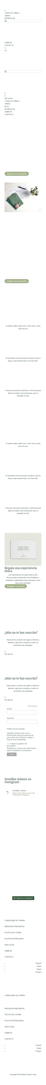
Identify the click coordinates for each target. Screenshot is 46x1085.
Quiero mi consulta (17, 173)
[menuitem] (23, 10)
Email (10, 708)
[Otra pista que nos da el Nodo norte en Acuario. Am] (13, 878)
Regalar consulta (16, 586)
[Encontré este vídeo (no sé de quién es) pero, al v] (13, 829)
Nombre (11, 718)
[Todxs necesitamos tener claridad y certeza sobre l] (13, 889)
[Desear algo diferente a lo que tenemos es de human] (32, 804)
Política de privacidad (15, 729)
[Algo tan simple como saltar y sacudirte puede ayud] (13, 867)
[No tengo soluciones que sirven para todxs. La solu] (32, 889)
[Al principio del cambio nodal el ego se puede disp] (32, 878)
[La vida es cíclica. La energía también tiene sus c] (32, 867)
